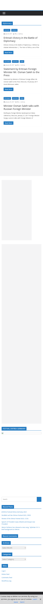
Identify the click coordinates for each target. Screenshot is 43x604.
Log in (4, 571)
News (21, 61)
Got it (22, 602)
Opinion (14, 30)
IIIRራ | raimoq (19, 34)
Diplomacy (7, 61)
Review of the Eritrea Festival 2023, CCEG (15, 518)
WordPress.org (6, 581)
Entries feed (5, 574)
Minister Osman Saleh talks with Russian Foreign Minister (21, 107)
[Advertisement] (21, 154)
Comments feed (7, 577)
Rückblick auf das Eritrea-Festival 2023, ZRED (16, 515)
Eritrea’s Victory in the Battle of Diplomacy (20, 39)
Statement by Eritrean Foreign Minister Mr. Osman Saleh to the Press (21, 72)
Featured (7, 30)
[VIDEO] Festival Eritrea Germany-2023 (14, 512)
